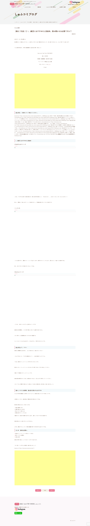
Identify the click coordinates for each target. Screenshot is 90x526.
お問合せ (74, 7)
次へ (52, 490)
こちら (49, 64)
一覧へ (45, 490)
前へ (38, 490)
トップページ (15, 7)
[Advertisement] (43, 91)
